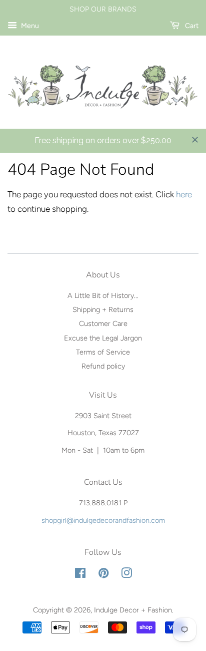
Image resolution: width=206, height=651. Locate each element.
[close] (195, 140)
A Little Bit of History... (103, 295)
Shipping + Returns (103, 309)
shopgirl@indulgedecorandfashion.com (103, 520)
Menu (29, 26)
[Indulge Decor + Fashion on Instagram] (126, 574)
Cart (191, 26)
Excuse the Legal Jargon (103, 338)
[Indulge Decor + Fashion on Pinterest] (103, 574)
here (184, 194)
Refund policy (103, 366)
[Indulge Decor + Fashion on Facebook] (80, 574)
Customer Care (103, 323)
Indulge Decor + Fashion (133, 609)
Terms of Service (103, 352)
